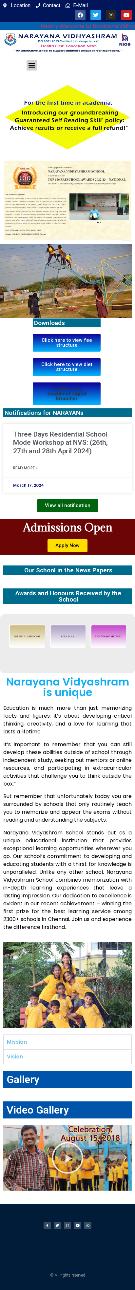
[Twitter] (95, 15)
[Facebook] (80, 15)
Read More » (25, 468)
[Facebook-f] (47, 1225)
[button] (32, 65)
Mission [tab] (17, 1042)
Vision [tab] (15, 1056)
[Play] (67, 1158)
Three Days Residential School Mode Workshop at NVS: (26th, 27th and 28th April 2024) (60, 442)
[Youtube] (126, 15)
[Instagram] (111, 15)
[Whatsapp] (87, 1225)
